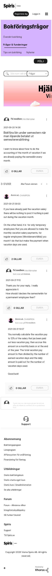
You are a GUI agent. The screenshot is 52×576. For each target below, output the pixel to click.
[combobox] (26, 73)
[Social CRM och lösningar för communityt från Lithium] (41, 569)
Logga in (36, 14)
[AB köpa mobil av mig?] (41, 184)
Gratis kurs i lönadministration (17, 485)
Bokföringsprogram (12, 445)
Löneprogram (10, 450)
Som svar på (21, 274)
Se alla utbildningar (12, 490)
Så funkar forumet (12, 515)
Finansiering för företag (15, 459)
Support (7, 530)
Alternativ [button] (40, 62)
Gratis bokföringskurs (13, 475)
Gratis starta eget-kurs (14, 480)
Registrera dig (21, 14)
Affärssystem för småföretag (17, 455)
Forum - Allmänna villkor (15, 505)
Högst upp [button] (4, 568)
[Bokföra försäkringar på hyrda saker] (46, 184)
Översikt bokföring (12, 36)
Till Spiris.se (9, 535)
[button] (46, 119)
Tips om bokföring (12, 52)
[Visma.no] (12, 6)
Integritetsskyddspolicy (14, 510)
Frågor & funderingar (15, 44)
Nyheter (30, 52)
